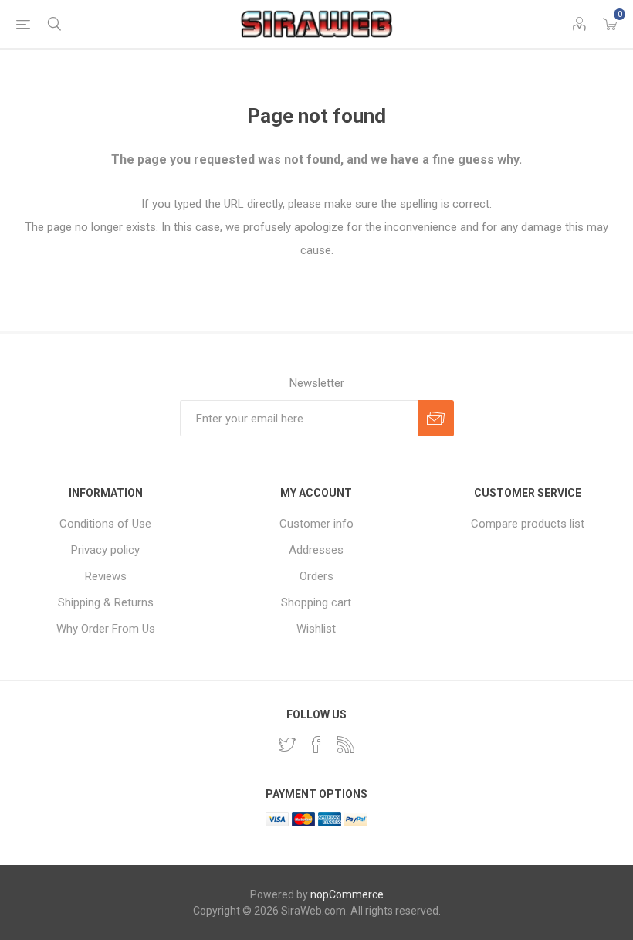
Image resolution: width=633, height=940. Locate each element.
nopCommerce (347, 894)
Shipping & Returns (106, 602)
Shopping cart (316, 602)
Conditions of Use (105, 524)
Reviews (106, 576)
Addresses (316, 550)
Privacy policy (105, 550)
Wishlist (316, 629)
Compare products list (527, 524)
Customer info (316, 524)
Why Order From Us (105, 629)
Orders (316, 576)
